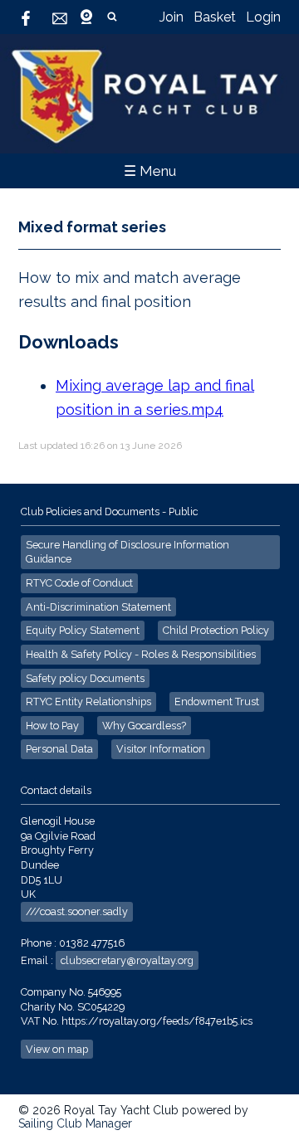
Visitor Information (160, 749)
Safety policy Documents (85, 678)
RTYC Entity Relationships (88, 701)
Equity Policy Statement (83, 630)
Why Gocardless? (144, 725)
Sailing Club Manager (75, 1123)
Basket (215, 17)
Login (263, 17)
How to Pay (52, 725)
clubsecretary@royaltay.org (127, 960)
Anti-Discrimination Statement (98, 607)
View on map (57, 1049)
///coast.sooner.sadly (77, 911)
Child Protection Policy (216, 630)
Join (171, 17)
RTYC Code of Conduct (79, 583)
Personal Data (59, 749)
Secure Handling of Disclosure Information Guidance (127, 552)
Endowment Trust (216, 701)
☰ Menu (150, 171)
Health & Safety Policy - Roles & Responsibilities (141, 654)
